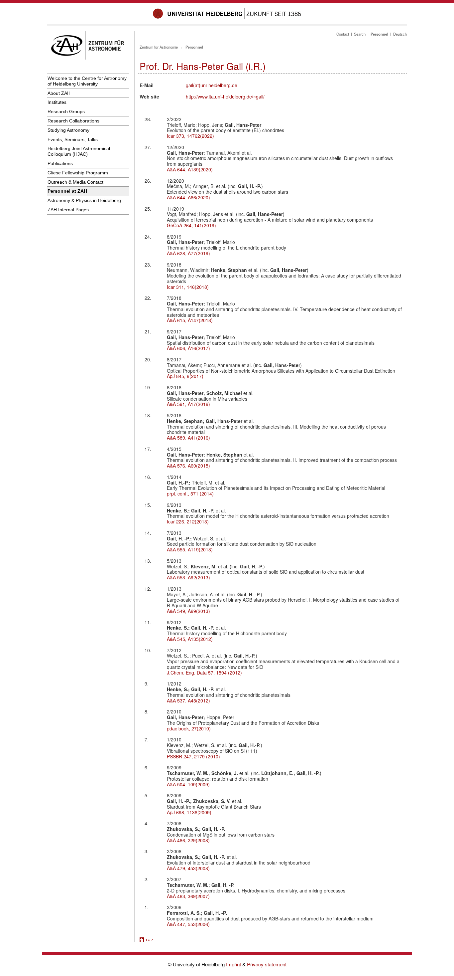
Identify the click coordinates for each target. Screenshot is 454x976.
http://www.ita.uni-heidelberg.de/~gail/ (225, 96)
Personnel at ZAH (67, 191)
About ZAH (59, 93)
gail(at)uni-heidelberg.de (211, 85)
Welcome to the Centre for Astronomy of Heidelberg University (87, 81)
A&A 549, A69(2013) (188, 611)
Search (360, 34)
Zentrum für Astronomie (159, 47)
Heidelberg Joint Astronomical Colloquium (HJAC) (79, 151)
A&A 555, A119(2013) (190, 549)
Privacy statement (266, 964)
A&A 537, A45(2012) (188, 700)
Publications (60, 163)
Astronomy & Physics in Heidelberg (84, 200)
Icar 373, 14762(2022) (190, 135)
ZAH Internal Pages (68, 209)
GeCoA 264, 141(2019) (191, 225)
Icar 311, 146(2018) (188, 287)
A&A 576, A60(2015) (188, 465)
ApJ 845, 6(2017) (185, 376)
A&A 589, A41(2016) (188, 437)
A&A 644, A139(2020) (190, 169)
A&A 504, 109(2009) (188, 784)
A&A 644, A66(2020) (188, 197)
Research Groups (66, 111)
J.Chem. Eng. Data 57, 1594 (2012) (204, 672)
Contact (342, 34)
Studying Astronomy (68, 130)
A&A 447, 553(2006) (188, 924)
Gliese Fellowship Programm (78, 172)
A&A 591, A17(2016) (188, 404)
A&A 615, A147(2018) (190, 320)
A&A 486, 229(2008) (188, 840)
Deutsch (400, 34)
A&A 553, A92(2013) (188, 577)
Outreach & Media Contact (75, 182)
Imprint (234, 964)
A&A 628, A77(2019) (188, 253)
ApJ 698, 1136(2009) (189, 812)
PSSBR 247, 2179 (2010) (193, 756)
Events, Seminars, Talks (73, 139)
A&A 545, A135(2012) (190, 639)
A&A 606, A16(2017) (188, 348)
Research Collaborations (73, 120)
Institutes (57, 102)
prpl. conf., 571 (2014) (190, 493)
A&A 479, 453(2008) (188, 868)
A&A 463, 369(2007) (188, 896)
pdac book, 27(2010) (189, 728)
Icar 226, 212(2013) (188, 521)
